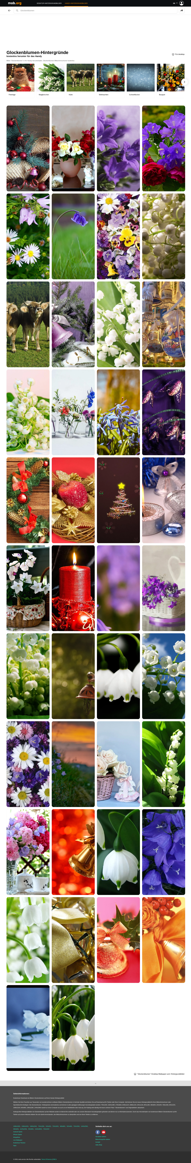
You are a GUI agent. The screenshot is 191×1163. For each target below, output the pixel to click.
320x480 (69, 1126)
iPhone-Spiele (17, 1134)
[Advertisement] (95, 31)
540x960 (30, 1129)
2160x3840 (38, 1129)
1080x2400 (25, 1126)
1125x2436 (23, 1129)
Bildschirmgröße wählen (103, 1139)
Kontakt (98, 1142)
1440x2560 (84, 1126)
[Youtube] (104, 1134)
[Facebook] (98, 1134)
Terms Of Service (46, 1159)
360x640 (16, 1129)
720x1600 (55, 1126)
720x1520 (46, 1129)
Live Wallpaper (17, 1140)
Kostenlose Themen (19, 1143)
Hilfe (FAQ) (99, 1145)
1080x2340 (33, 1126)
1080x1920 (16, 1126)
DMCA (55, 1159)
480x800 (62, 1126)
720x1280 (41, 1126)
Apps (14, 1145)
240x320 (48, 1126)
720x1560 (76, 1126)
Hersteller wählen (101, 1136)
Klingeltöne (16, 1137)
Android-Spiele (17, 1132)
